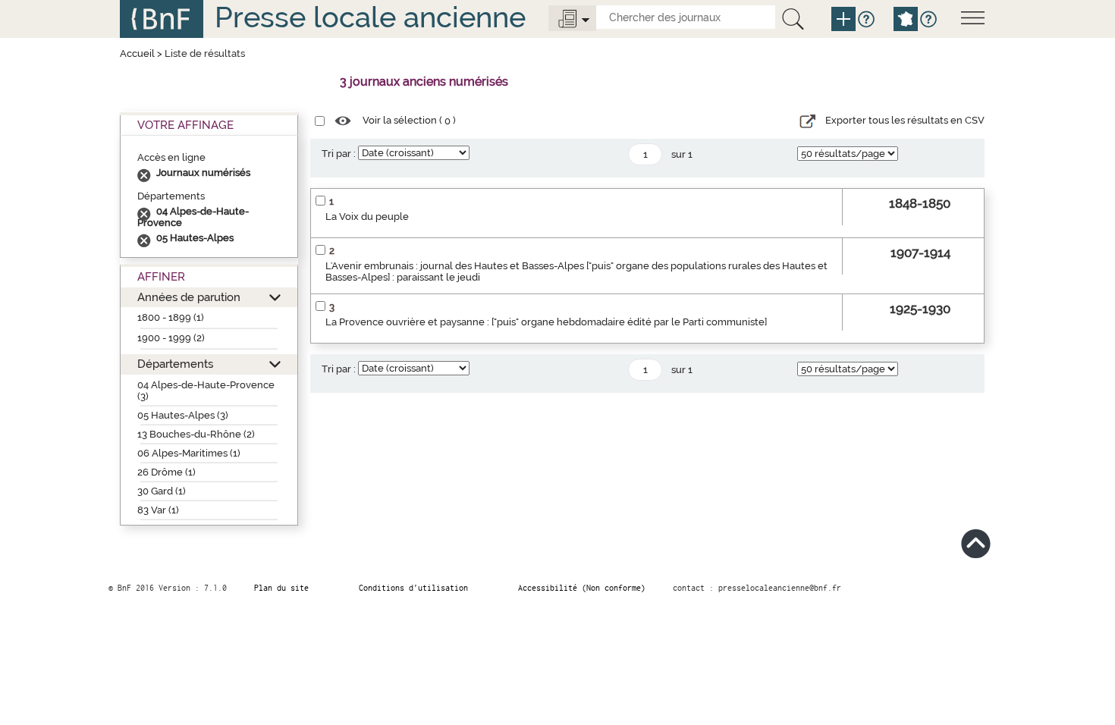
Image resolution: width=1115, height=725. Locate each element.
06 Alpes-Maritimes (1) (188, 453)
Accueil (137, 53)
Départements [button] (175, 363)
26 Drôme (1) (166, 472)
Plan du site (281, 587)
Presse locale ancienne (370, 17)
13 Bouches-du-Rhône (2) (196, 434)
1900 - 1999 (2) (171, 338)
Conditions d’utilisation (413, 587)
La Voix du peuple (367, 216)
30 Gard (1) (161, 491)
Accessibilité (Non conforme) (581, 587)
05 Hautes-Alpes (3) (182, 415)
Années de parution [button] (188, 296)
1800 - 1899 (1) (170, 317)
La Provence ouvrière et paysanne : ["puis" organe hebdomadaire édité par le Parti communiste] (546, 322)
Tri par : (339, 153)
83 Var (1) (158, 510)
